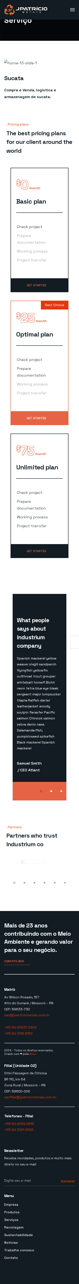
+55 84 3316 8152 (18, 1033)
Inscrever (68, 1181)
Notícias (11, 1242)
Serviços (11, 1220)
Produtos (11, 1212)
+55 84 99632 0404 (20, 1027)
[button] (41, 791)
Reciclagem (14, 1227)
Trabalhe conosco (19, 1250)
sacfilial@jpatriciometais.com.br (30, 1097)
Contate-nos (14, 961)
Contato (11, 1258)
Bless (32, 1054)
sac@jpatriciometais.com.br (27, 1015)
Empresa (11, 1204)
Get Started (36, 285)
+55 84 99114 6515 (19, 1124)
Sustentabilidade (18, 1235)
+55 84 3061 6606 (18, 1129)
